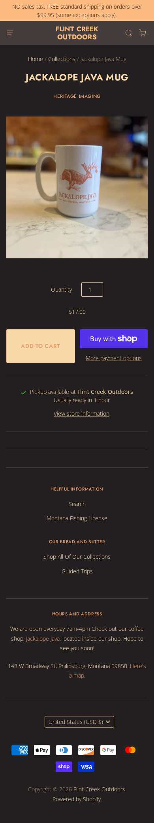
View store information (81, 413)
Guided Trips (77, 571)
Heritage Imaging (77, 96)
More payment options (114, 358)
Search (77, 504)
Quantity (61, 289)
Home (35, 59)
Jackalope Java (43, 638)
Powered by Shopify (77, 799)
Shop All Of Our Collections (77, 556)
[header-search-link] (128, 33)
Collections (61, 59)
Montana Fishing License (77, 518)
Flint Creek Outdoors (77, 33)
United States (76, 722)
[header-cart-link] (142, 33)
